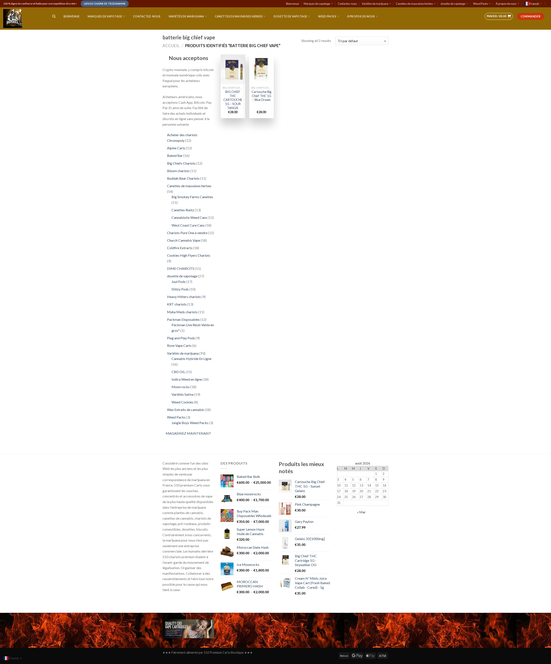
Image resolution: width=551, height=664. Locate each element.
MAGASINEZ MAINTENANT (188, 433)
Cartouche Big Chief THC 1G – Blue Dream (261, 96)
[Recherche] (54, 16)
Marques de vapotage (317, 3)
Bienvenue (292, 3)
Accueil (171, 45)
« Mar (361, 512)
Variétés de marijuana (375, 3)
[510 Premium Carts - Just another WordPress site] (23, 18)
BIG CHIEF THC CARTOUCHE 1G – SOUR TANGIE (232, 100)
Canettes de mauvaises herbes (414, 3)
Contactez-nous (347, 3)
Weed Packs (480, 3)
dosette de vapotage (453, 3)
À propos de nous (506, 3)
